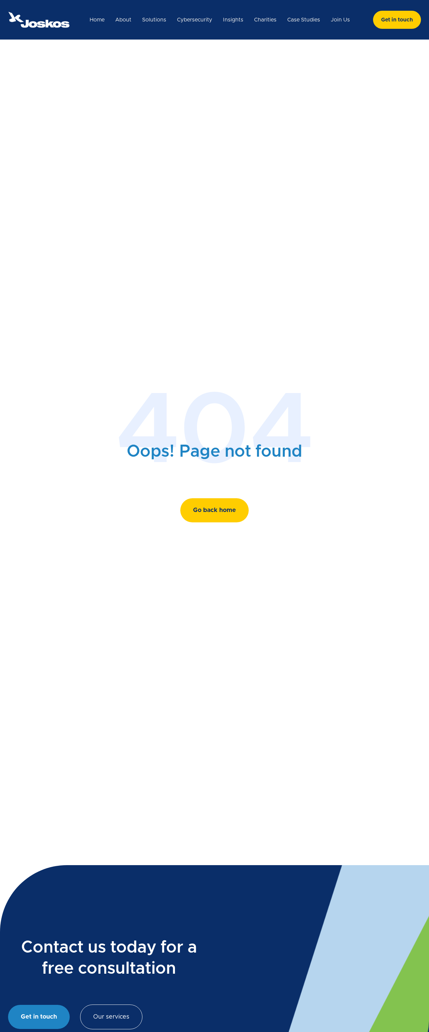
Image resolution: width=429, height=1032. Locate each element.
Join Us (340, 19)
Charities (265, 19)
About (123, 19)
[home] (39, 20)
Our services (111, 1017)
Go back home (214, 510)
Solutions (154, 19)
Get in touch (397, 19)
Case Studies (303, 19)
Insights (233, 19)
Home (97, 19)
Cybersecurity (194, 19)
